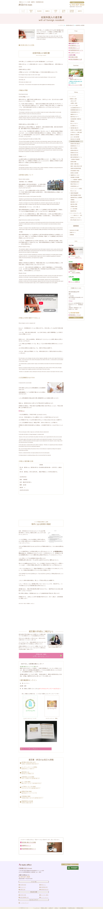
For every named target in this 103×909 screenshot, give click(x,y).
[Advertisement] (41, 508)
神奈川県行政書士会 (73, 291)
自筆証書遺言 (22, 392)
